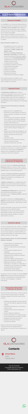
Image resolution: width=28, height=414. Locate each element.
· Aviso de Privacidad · (14, 365)
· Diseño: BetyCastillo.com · (14, 369)
